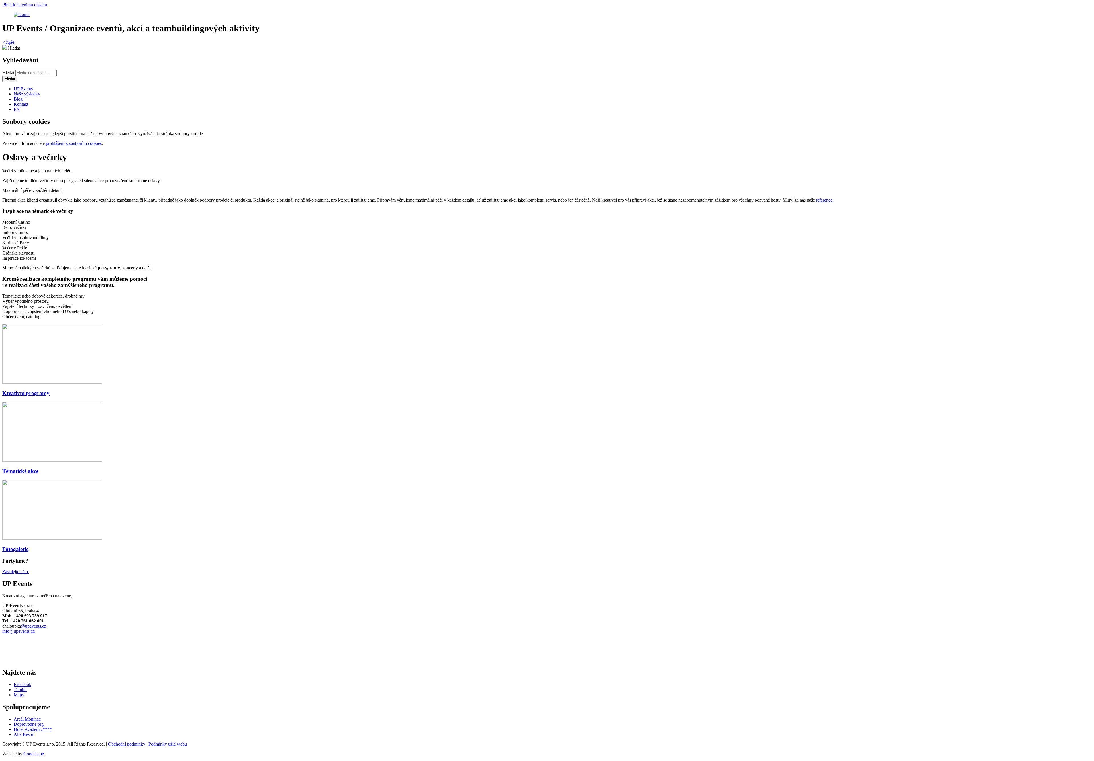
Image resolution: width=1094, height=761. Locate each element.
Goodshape (33, 753)
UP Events (23, 88)
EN (17, 109)
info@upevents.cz (18, 631)
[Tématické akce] (547, 432)
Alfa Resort (24, 734)
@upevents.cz (33, 626)
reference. (825, 200)
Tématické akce (20, 471)
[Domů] (22, 14)
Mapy (19, 694)
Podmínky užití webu (167, 744)
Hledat (8, 72)
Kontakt (21, 104)
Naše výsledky (27, 93)
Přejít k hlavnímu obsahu (24, 4)
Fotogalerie (15, 549)
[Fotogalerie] (547, 510)
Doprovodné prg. (29, 724)
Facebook (22, 684)
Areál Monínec (27, 719)
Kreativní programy (26, 393)
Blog (18, 99)
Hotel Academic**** (33, 729)
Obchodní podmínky (127, 744)
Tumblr (20, 689)
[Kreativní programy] (547, 354)
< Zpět (8, 42)
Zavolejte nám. (15, 571)
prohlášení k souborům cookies (74, 143)
